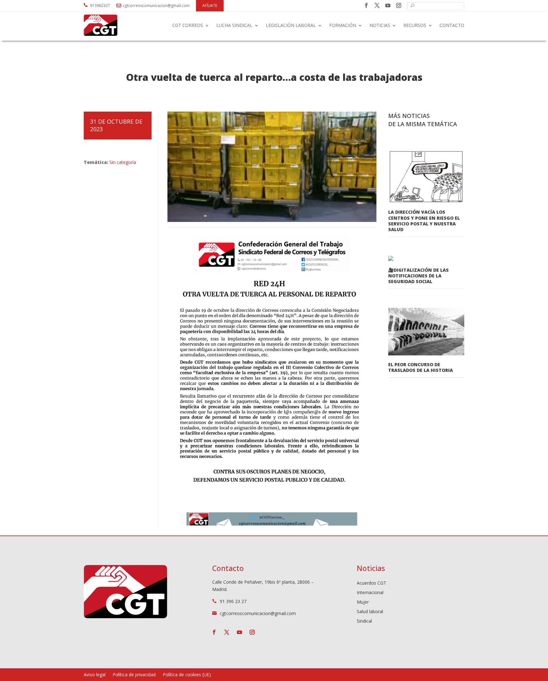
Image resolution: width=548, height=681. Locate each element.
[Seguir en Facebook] (366, 5)
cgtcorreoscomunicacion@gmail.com (156, 5)
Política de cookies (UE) (187, 675)
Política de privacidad (134, 675)
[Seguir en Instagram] (398, 5)
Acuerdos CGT (371, 583)
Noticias (379, 25)
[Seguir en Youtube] (387, 5)
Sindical (364, 621)
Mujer (363, 602)
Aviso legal (95, 675)
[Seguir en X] (377, 5)
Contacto (452, 25)
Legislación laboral (291, 25)
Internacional (370, 592)
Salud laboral (370, 611)
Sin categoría (122, 162)
